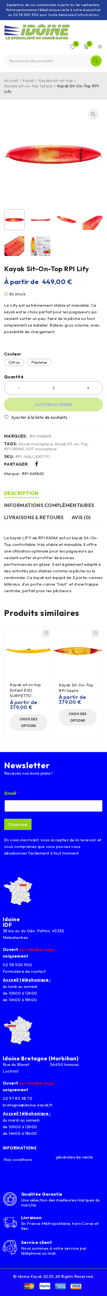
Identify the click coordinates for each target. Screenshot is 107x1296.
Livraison (31, 1217)
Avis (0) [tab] (81, 517)
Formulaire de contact (24, 971)
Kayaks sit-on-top (56, 80)
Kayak (28, 80)
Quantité (14, 376)
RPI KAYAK (14, 448)
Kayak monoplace (36, 443)
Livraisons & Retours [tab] (33, 517)
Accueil (11, 80)
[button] (93, 114)
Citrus (14, 362)
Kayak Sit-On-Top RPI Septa (76, 687)
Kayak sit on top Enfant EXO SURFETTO (25, 690)
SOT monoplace (41, 448)
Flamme (39, 362)
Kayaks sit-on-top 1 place (28, 85)
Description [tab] (21, 493)
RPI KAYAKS (41, 436)
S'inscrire (17, 824)
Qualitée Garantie (42, 1194)
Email (11, 793)
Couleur (12, 354)
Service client (36, 1242)
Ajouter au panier (53, 404)
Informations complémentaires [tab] (49, 505)
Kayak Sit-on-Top (71, 443)
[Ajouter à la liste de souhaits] (37, 417)
